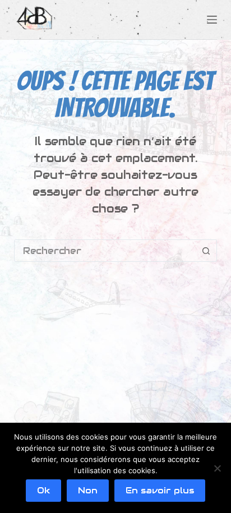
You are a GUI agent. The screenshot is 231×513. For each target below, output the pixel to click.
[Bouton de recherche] (205, 250)
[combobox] (105, 250)
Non (88, 490)
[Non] (217, 468)
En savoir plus (160, 490)
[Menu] (212, 20)
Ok (43, 490)
